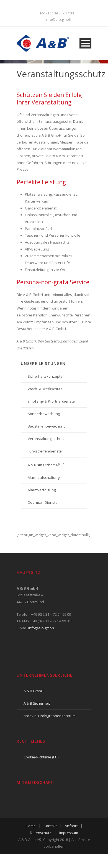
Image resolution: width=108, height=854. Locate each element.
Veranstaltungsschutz (46, 438)
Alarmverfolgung (42, 489)
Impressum (68, 832)
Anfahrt (71, 825)
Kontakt (50, 825)
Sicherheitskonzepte (45, 376)
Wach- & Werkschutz (45, 388)
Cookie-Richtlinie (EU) (41, 757)
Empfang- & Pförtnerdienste (51, 401)
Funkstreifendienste (45, 451)
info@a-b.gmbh (41, 627)
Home (31, 825)
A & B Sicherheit (37, 703)
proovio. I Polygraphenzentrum (50, 715)
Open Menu (85, 43)
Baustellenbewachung (46, 426)
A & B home (46, 464)
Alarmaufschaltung (44, 477)
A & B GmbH (33, 690)
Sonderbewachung (44, 413)
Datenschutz (40, 832)
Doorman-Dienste (43, 502)
